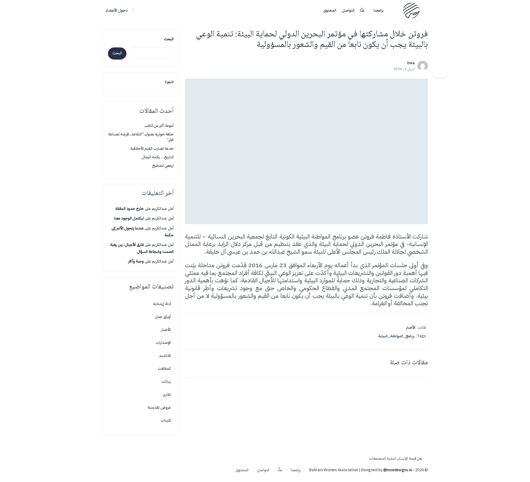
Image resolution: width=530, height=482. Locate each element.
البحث (169, 39)
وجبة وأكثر (136, 261)
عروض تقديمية (159, 407)
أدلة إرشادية (162, 304)
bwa (411, 63)
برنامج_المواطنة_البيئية (396, 336)
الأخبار (410, 327)
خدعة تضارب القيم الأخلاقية (152, 148)
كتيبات (166, 420)
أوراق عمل (163, 317)
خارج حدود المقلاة (129, 208)
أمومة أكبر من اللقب (159, 125)
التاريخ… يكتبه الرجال (158, 157)
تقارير (167, 394)
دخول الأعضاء (116, 10)
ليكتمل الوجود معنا (129, 218)
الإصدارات (163, 343)
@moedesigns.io (397, 470)
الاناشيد (165, 355)
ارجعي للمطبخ (163, 165)
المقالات (164, 368)
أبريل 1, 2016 (404, 69)
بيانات (166, 381)
